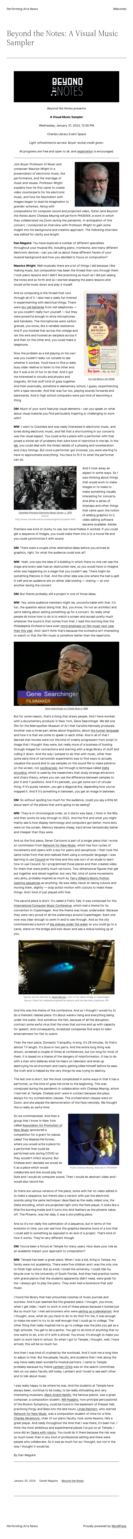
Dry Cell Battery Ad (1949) (101, 379)
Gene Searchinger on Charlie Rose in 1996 (66, 708)
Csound (40, 859)
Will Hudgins (69, 1399)
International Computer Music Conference (43, 905)
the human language (105, 730)
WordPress (119, 1526)
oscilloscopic (48, 768)
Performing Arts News (22, 9)
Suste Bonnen (59, 997)
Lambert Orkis (63, 1367)
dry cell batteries (32, 307)
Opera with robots (43, 1432)
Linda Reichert (87, 1409)
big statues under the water (69, 924)
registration (85, 151)
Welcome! (119, 9)
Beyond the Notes (73, 1480)
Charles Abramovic (27, 1418)
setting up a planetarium (95, 1311)
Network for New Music (59, 845)
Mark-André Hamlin (57, 1395)
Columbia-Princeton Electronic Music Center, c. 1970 (45, 512)
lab (16, 445)
